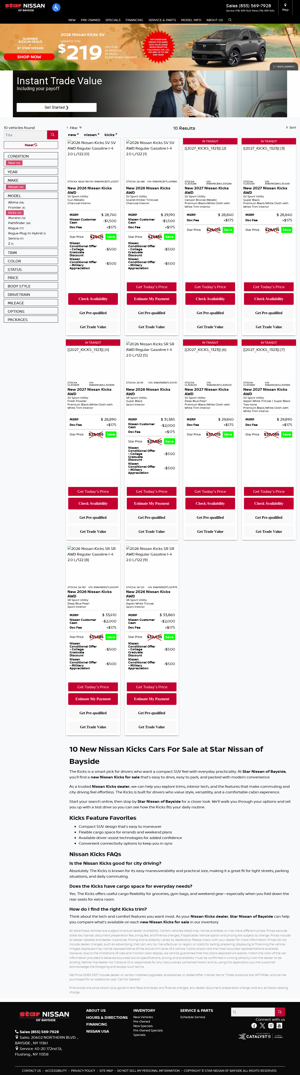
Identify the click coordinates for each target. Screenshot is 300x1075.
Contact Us (32, 1070)
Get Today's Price (151, 286)
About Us (96, 1011)
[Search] (52, 134)
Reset (29, 145)
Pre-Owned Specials (148, 1030)
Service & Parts (196, 1011)
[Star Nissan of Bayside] (25, 7)
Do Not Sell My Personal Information (148, 1070)
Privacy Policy (83, 1070)
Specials (139, 1035)
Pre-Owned (141, 1021)
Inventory (144, 1011)
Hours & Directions (107, 1018)
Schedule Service (192, 1017)
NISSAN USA (97, 1031)
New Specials (143, 1026)
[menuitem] (32, 162)
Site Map (106, 1070)
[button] (56, 7)
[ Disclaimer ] (284, 66)
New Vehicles (143, 1017)
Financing (96, 1024)
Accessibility (56, 1070)
